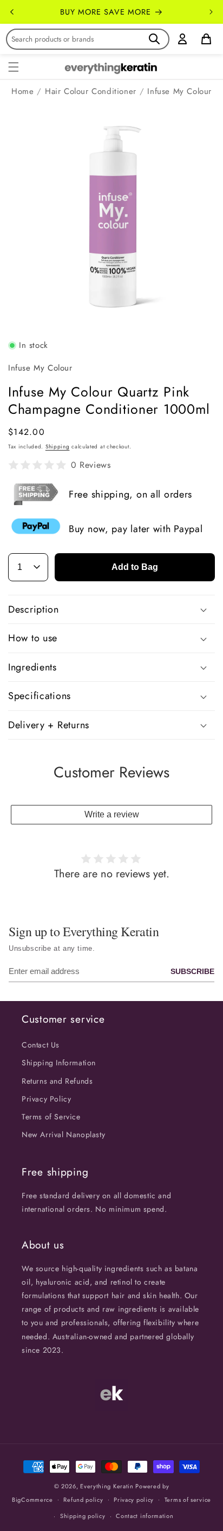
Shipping (57, 446)
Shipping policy (83, 1516)
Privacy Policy (46, 1098)
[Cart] (206, 39)
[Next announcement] (211, 12)
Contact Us (41, 1044)
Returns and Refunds (57, 1081)
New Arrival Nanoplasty (63, 1134)
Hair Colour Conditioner (90, 91)
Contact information (144, 1516)
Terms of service (188, 1499)
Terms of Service (51, 1116)
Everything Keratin (107, 1486)
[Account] (182, 39)
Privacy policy (134, 1499)
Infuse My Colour (179, 91)
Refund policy (83, 1499)
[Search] (154, 39)
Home (22, 91)
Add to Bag (135, 567)
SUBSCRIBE (192, 971)
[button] (13, 67)
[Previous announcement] (12, 12)
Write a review (111, 814)
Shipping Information (59, 1062)
